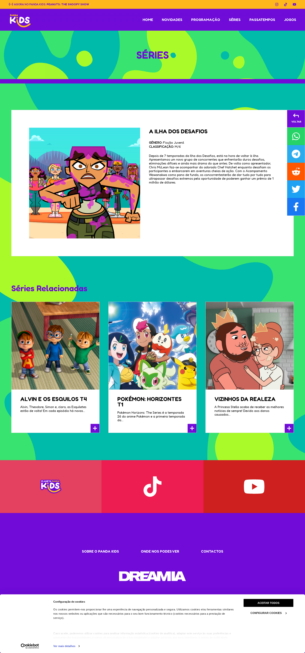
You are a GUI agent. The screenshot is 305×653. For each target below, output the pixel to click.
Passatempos (262, 20)
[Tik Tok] (285, 4)
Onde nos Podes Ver (160, 551)
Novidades (172, 20)
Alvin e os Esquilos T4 (53, 399)
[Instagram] (277, 4)
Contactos (212, 551)
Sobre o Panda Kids (100, 551)
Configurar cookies (266, 612)
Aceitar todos (268, 602)
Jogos (290, 20)
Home (148, 20)
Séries (235, 20)
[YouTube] (294, 4)
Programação (205, 20)
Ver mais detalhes (64, 646)
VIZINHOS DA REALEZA (245, 399)
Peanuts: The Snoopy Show (68, 4)
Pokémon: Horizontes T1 (149, 402)
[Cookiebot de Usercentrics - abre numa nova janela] (29, 646)
